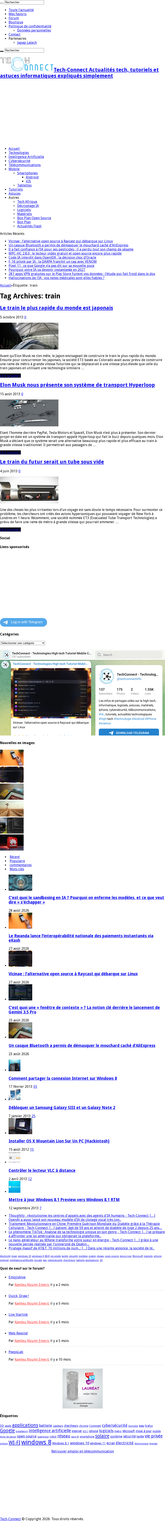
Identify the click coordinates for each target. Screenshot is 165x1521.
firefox (149, 1425)
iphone (158, 1256)
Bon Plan (24, 222)
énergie (153, 1443)
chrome (83, 1425)
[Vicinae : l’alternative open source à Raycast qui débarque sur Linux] (12, 781)
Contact (14, 34)
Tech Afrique (27, 202)
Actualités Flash (29, 226)
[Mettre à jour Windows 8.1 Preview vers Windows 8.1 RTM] (14, 1192)
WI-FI (47, 1256)
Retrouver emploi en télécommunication (82, 1451)
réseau (100, 1256)
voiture (4, 1443)
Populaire (17, 861)
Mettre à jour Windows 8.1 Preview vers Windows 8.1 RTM (64, 1199)
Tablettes (24, 185)
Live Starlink (18, 1315)
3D (101, 1260)
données (133, 1426)
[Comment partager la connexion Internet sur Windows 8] (14, 1070)
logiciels (148, 1256)
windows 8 (38, 1256)
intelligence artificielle (21, 1260)
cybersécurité (55, 1260)
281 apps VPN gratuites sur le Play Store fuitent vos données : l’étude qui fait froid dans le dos (82, 274)
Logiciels (24, 210)
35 (35, 1087)
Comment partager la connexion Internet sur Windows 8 (63, 1078)
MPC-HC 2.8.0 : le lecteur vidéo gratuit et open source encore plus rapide (65, 253)
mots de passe (8, 1436)
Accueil (14, 149)
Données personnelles (34, 30)
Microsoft (138, 1256)
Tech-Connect (10, 1519)
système (83, 1256)
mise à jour (126, 1256)
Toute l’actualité (21, 10)
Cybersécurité (19, 161)
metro (118, 1431)
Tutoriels (16, 189)
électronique (141, 1443)
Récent (15, 857)
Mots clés (17, 869)
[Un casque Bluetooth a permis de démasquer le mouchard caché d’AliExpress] (12, 798)
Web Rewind (18, 1333)
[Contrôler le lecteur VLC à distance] (14, 1162)
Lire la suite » (10, 376)
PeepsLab (16, 1352)
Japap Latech (27, 43)
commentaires (21, 865)
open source (112, 1256)
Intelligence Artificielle (26, 157)
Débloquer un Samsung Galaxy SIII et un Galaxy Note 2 (62, 1107)
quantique (43, 1436)
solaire (92, 1256)
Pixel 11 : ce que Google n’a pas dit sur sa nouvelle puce (51, 266)
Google (38, 1260)
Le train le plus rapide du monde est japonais (56, 308)
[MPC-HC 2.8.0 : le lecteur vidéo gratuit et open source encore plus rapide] (12, 832)
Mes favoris (17, 14)
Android (32, 177)
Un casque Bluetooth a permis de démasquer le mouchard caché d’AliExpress (68, 245)
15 (32, 1149)
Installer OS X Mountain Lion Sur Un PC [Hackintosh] (59, 1141)
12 (30, 1179)
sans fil (75, 1436)
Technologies (19, 153)
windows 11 (98, 1443)
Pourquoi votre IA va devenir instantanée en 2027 (47, 270)
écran (14, 1256)
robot (53, 1436)
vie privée (55, 1256)
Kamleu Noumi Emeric (32, 1285)
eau (45, 1260)
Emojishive (17, 1277)
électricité (5, 1256)
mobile (157, 1431)
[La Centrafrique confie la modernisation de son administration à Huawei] (12, 849)
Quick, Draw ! (19, 1296)
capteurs (58, 1425)
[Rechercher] (1, 3)
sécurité (73, 1256)
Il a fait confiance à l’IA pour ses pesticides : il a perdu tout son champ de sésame (71, 249)
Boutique (16, 22)
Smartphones (27, 173)
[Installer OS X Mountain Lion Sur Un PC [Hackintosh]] (20, 1133)
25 (33, 1116)
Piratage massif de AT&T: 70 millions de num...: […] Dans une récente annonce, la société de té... (81, 1248)
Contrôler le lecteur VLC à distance (42, 1170)
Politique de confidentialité (30, 26)
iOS (28, 181)
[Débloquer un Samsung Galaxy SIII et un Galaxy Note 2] (14, 1099)
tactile (65, 1256)
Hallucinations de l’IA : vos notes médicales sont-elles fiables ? (56, 278)
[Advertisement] (82, 113)
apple (8, 1425)
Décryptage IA (28, 206)
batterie (80, 1260)
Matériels (24, 214)
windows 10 (24, 1256)
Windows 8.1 (60, 1443)
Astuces (14, 193)
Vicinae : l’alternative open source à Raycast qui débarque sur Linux (61, 241)
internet (4, 1260)
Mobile (14, 169)
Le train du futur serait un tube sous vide (52, 462)
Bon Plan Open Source (34, 218)
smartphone (87, 1436)
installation (22, 1431)
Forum (14, 18)
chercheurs (69, 1260)
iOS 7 (85, 1431)
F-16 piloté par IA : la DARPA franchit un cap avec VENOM (53, 262)
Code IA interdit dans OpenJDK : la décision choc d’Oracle (52, 257)
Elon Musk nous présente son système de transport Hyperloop (77, 385)
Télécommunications (25, 165)
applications (92, 1260)
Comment (95, 1425)
